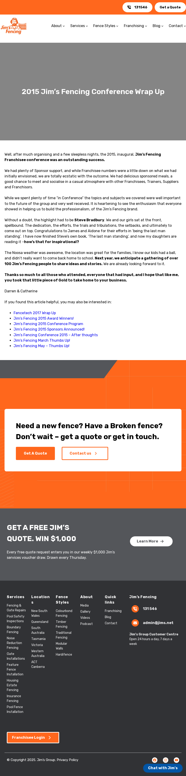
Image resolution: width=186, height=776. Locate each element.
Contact (111, 623)
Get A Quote (35, 453)
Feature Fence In (13, 669)
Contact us (80, 453)
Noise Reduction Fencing (14, 643)
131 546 (150, 609)
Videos (85, 618)
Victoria (37, 645)
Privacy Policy (67, 760)
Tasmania (38, 639)
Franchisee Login (28, 737)
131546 (140, 7)
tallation (17, 674)
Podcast (86, 624)
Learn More (147, 541)
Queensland (39, 622)
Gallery (85, 612)
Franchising (113, 611)
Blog (108, 617)
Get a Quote (170, 7)
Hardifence (64, 655)
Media (84, 605)
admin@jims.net (158, 623)
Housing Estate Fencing (12, 685)
